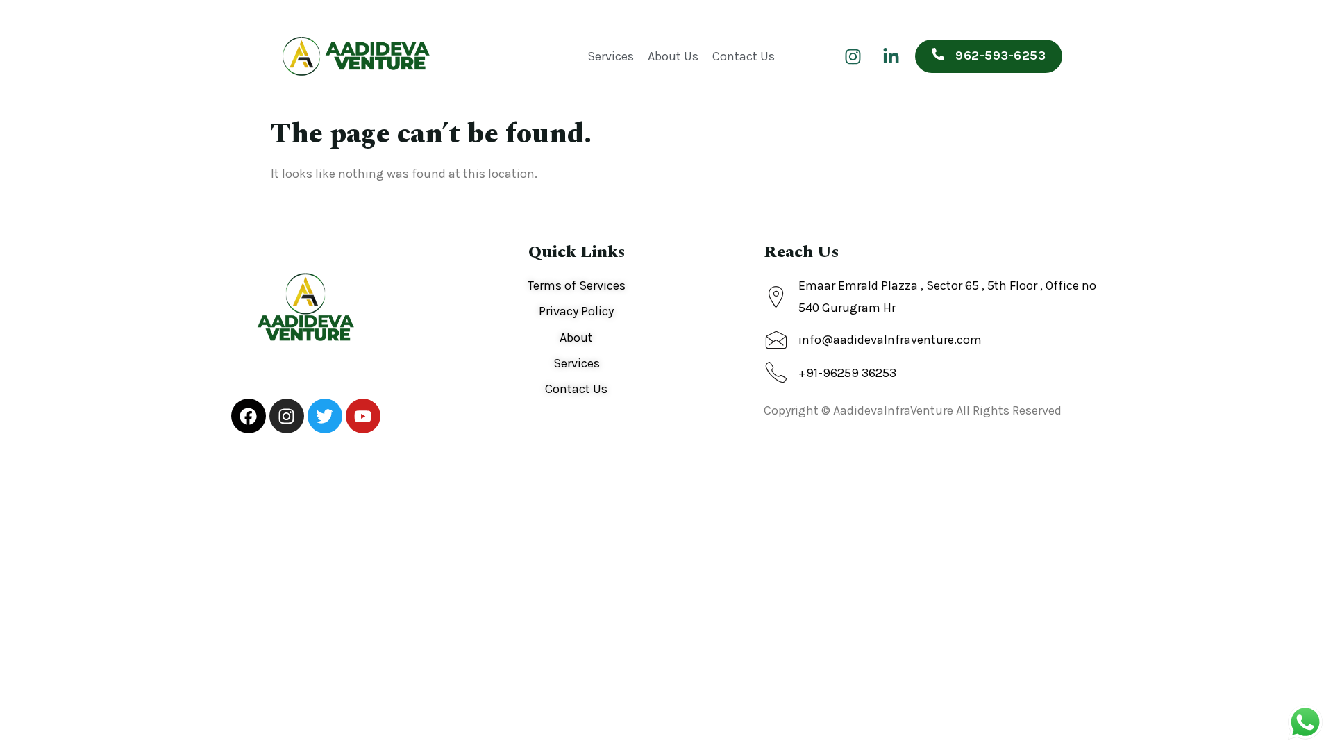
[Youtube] (363, 416)
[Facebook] (248, 416)
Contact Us (743, 56)
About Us (673, 56)
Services (610, 56)
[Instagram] (852, 56)
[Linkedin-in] (890, 56)
